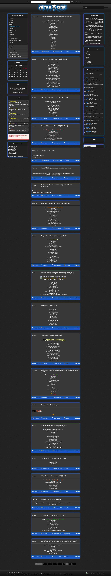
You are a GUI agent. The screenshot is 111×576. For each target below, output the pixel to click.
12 (20, 72)
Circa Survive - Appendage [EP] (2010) (53, 476)
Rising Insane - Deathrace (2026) (94, 21)
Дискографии (12, 30)
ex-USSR (34, 203)
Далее (73, 563)
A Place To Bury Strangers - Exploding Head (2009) (57, 273)
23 (12, 76)
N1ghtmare (67, 178)
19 (20, 74)
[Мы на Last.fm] (98, 574)
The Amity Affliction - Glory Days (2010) (54, 59)
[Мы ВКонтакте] (102, 574)
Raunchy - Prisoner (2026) (92, 18)
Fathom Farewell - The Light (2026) (91, 95)
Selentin (67, 160)
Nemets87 (88, 55)
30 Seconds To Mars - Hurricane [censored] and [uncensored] (56, 185)
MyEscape (88, 61)
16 (12, 74)
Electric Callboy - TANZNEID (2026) (95, 22)
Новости (11, 20)
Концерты (11, 34)
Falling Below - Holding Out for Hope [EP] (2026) (93, 38)
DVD (10, 36)
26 (20, 76)
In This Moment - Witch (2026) (93, 25)
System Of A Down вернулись (51, 499)
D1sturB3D (88, 62)
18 (17, 74)
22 (9, 76)
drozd (87, 58)
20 (23, 74)
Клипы (10, 32)
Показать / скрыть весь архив (15, 156)
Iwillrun (87, 51)
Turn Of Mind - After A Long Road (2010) (54, 425)
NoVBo (67, 51)
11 (17, 72)
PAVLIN (67, 327)
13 (23, 72)
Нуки (67, 450)
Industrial (11, 24)
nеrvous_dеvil (89, 64)
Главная (11, 18)
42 (48, 397)
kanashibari (67, 142)
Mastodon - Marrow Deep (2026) (94, 36)
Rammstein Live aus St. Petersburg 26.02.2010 (57, 17)
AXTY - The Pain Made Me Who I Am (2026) (93, 99)
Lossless (11, 28)
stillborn (67, 468)
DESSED (67, 363)
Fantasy (67, 195)
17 (15, 74)
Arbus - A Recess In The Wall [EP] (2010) (54, 126)
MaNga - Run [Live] (48, 150)
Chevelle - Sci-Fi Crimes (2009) (51, 335)
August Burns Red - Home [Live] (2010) (54, 236)
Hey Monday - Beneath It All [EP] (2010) (54, 515)
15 (9, 74)
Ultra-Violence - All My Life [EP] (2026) (92, 120)
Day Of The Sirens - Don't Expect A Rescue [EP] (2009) (59, 541)
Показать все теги (18, 92)
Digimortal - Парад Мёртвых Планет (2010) (55, 203)
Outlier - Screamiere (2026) (93, 43)
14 (26, 72)
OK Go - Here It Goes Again (50, 405)
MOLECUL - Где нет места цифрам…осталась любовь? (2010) (59, 370)
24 (15, 76)
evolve (87, 57)
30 (12, 79)
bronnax (88, 54)
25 (17, 76)
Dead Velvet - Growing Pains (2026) (91, 78)
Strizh (67, 491)
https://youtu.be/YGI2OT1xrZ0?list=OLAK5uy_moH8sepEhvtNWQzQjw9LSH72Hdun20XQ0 (18, 104)
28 (26, 76)
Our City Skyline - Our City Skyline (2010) (54, 97)
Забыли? (73, 1)
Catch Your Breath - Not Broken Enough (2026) (93, 74)
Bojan (67, 89)
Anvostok (67, 397)
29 (9, 79)
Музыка (11, 22)
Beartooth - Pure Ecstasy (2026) (90, 91)
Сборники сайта (13, 38)
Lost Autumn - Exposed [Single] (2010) (53, 458)
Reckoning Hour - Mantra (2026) (94, 28)
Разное (11, 42)
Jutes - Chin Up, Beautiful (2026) (94, 29)
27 (23, 76)
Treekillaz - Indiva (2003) (49, 305)
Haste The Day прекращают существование (56, 168)
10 (15, 72)
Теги (17, 84)
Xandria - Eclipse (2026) (92, 23)
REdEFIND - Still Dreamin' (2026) (94, 26)
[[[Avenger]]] (67, 228)
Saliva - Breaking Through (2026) (94, 19)
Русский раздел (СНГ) (15, 40)
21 (26, 74)
